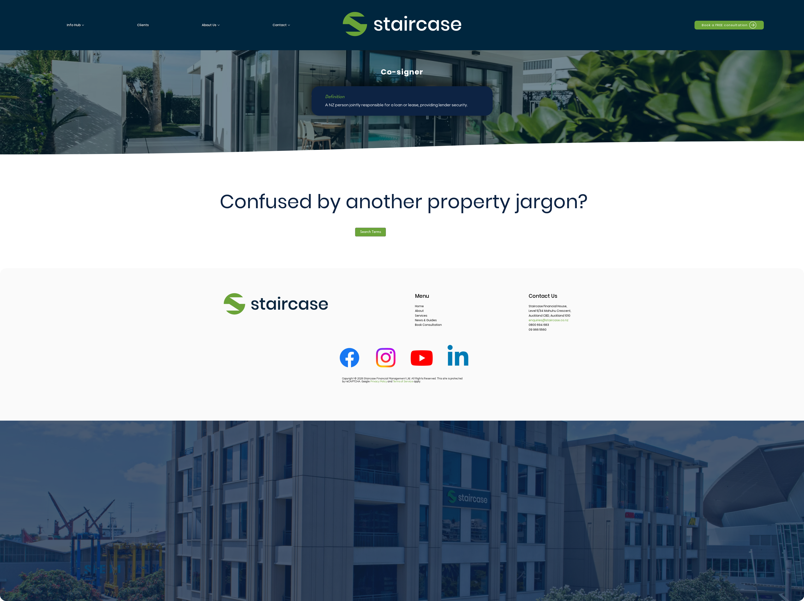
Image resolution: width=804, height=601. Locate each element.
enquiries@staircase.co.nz (548, 320)
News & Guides (426, 320)
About (419, 311)
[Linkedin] (458, 358)
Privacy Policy (378, 381)
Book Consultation (428, 325)
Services (421, 315)
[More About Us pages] (219, 25)
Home (419, 306)
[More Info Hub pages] (83, 25)
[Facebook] (349, 358)
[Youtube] (422, 358)
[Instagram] (386, 358)
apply (406, 381)
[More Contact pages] (289, 25)
